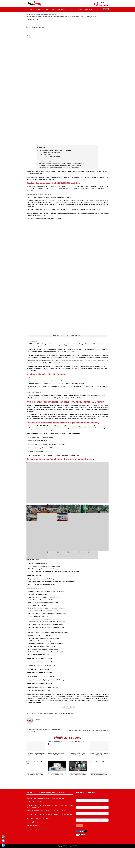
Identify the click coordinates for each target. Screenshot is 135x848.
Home (30, 9)
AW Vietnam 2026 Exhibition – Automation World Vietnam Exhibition (35, 774)
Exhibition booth (47, 14)
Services (61, 9)
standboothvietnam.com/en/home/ (36, 829)
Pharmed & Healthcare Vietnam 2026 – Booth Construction (36, 754)
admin (42, 24)
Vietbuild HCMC (30, 171)
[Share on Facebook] (62, 707)
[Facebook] (3, 841)
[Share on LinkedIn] (73, 707)
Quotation (39, 9)
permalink (71, 713)
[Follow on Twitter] (82, 831)
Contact (88, 9)
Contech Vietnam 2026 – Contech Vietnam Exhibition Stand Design (99, 754)
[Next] (107, 483)
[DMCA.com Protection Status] (80, 834)
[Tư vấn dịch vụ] (3, 845)
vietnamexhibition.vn (33, 825)
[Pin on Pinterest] (70, 707)
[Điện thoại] (3, 837)
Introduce (50, 9)
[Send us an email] (85, 831)
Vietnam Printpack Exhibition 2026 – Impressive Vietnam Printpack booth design (78, 774)
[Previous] (27, 483)
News (71, 9)
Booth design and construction (34, 14)
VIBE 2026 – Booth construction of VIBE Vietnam (57, 754)
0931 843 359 (104, 5)
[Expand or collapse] (97, 147)
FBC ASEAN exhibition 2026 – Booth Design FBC (78, 754)
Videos (79, 9)
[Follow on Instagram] (80, 831)
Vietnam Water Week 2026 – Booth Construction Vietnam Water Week (99, 774)
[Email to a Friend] (67, 707)
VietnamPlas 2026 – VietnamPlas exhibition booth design (57, 773)
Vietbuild (40, 197)
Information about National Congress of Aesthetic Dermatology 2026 (87, 730)
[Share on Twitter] (64, 707)
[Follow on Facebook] (77, 831)
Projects (54, 14)
